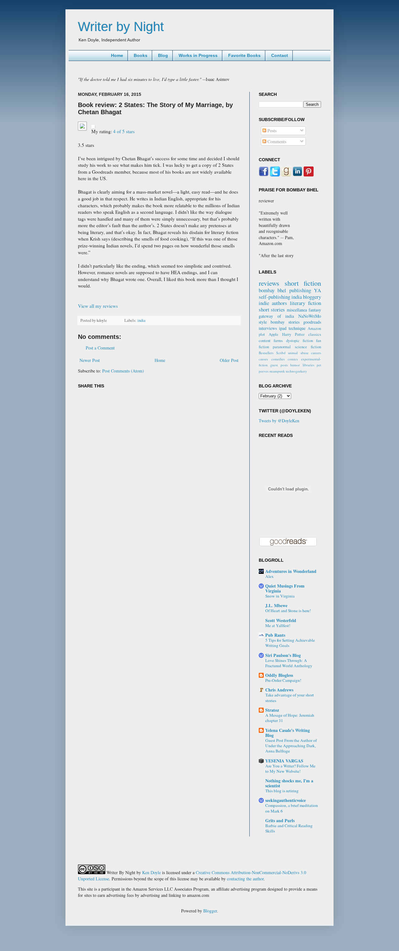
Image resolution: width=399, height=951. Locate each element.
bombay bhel (272, 290)
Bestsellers (266, 352)
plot (262, 334)
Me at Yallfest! (277, 625)
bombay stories (285, 322)
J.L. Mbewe (276, 605)
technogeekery (296, 371)
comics (293, 359)
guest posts (278, 365)
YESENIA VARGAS (284, 760)
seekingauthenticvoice (285, 800)
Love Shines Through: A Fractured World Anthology (288, 663)
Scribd (281, 352)
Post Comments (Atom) (123, 371)
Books (140, 55)
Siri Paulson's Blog (283, 655)
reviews (269, 283)
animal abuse (298, 352)
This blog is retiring (282, 791)
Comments (276, 141)
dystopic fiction (299, 340)
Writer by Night (121, 26)
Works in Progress (198, 55)
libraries (308, 365)
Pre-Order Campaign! (283, 680)
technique (297, 328)
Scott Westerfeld (280, 620)
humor (295, 365)
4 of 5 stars (124, 131)
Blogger (210, 911)
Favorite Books (244, 55)
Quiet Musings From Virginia (285, 588)
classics (314, 334)
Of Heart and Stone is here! (288, 610)
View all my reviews (98, 306)
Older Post (229, 360)
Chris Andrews (279, 689)
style (263, 322)
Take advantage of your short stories (289, 697)
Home (117, 55)
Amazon (314, 328)
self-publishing (274, 296)
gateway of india (276, 316)
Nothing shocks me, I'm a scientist (289, 783)
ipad (282, 328)
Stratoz (272, 710)
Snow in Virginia (280, 596)
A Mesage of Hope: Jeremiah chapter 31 (289, 717)
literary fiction (305, 303)
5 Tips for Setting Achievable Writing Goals (290, 642)
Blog (163, 55)
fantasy (315, 310)
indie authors (273, 303)
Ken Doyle (151, 872)
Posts (271, 131)
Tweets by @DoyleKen (279, 421)
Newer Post (89, 360)
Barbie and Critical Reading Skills (289, 828)
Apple (273, 334)
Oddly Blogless (279, 675)
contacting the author (245, 879)
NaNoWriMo (309, 316)
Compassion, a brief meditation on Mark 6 (291, 808)
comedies (278, 359)
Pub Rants (275, 635)
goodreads (312, 322)
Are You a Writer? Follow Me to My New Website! (290, 768)
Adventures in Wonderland (290, 571)
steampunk (277, 371)
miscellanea (297, 310)
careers (316, 352)
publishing (300, 290)
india (141, 320)
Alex (269, 576)
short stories (272, 309)
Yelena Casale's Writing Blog (287, 732)
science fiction (308, 346)
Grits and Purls (280, 820)
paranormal (282, 346)
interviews (268, 328)
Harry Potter (293, 334)
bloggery (312, 296)
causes (263, 359)
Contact (279, 55)
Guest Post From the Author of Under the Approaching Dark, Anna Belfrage (291, 746)
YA (317, 290)
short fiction (303, 283)
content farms (271, 340)
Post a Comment (100, 348)
